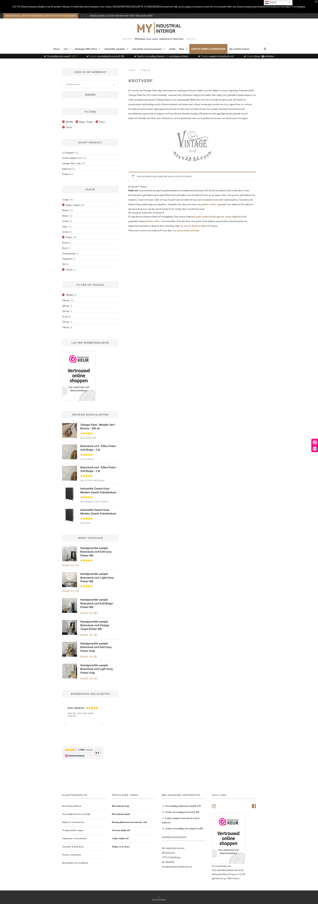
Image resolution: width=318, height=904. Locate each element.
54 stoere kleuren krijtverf (195, 225)
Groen (65, 231)
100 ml (65, 300)
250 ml (65, 311)
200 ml (65, 305)
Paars (102, 121)
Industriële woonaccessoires (147, 49)
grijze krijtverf (204, 216)
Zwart (69, 127)
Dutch (272, 2)
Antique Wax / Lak (71, 163)
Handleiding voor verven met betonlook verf (121, 16)
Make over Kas (120, 846)
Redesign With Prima (86, 49)
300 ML (69, 121)
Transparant (68, 253)
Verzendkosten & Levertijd (76, 814)
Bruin (65, 215)
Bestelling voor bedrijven (75, 862)
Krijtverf (66, 168)
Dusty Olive (153, 221)
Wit (64, 264)
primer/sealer (208, 204)
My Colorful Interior (239, 49)
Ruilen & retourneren (73, 822)
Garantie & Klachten (72, 846)
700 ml (65, 327)
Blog (181, 49)
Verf (66, 49)
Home (56, 49)
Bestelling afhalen (71, 805)
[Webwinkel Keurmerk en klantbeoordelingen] (79, 376)
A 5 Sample (68, 152)
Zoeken (90, 94)
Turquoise (67, 258)
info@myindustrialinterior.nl (177, 866)
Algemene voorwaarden (74, 838)
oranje (65, 199)
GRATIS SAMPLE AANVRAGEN (208, 49)
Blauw (65, 210)
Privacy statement (71, 854)
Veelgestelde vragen (72, 830)
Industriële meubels (114, 49)
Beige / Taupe (86, 121)
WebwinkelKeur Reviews (224, 874)
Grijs (64, 226)
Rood (65, 242)
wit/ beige (226, 216)
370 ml (65, 321)
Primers (66, 174)
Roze (64, 247)
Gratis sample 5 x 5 (72, 157)
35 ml (65, 316)
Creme (65, 221)
